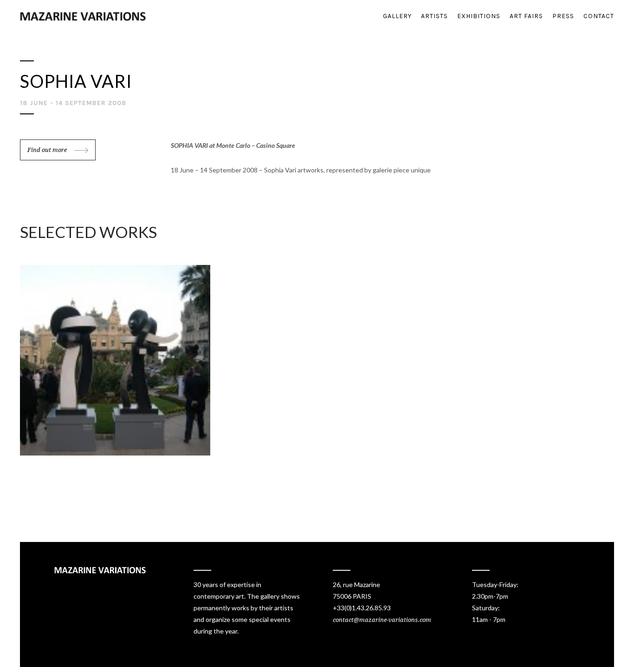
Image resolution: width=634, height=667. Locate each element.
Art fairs (526, 16)
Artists (434, 16)
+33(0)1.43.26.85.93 (362, 608)
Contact (598, 16)
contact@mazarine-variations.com (382, 619)
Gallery (397, 16)
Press (563, 16)
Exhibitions (478, 16)
